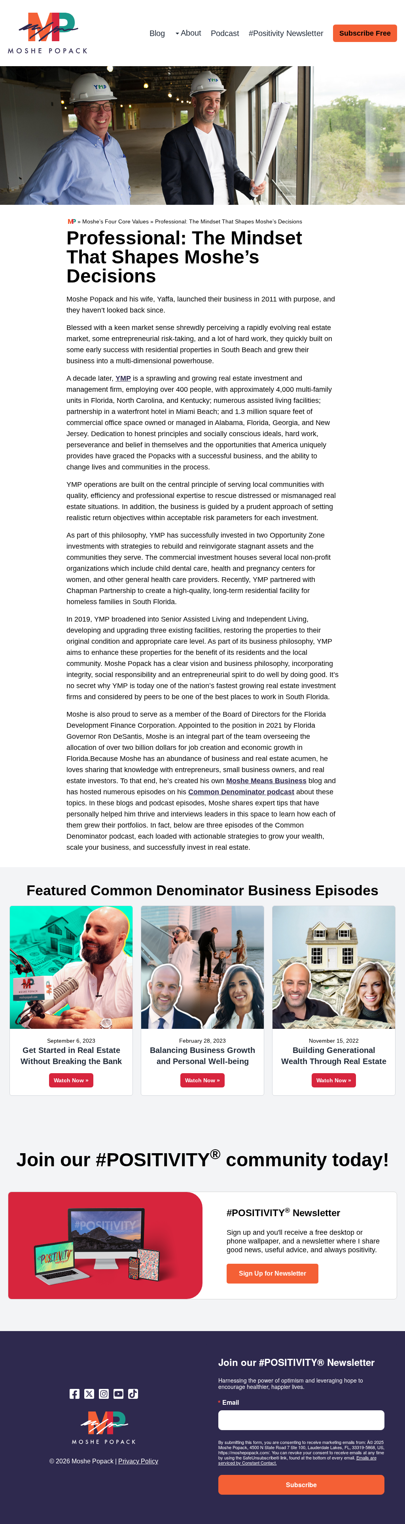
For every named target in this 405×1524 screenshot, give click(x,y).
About (191, 33)
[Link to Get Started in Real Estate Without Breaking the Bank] (71, 967)
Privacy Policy (138, 1461)
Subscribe (301, 1484)
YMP (123, 378)
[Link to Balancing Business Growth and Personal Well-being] (202, 967)
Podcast (225, 33)
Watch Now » (71, 1080)
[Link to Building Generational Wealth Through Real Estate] (334, 967)
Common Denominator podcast (241, 792)
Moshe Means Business (266, 781)
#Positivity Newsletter (286, 33)
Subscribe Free (365, 33)
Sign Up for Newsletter (272, 1273)
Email (230, 1402)
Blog (157, 33)
